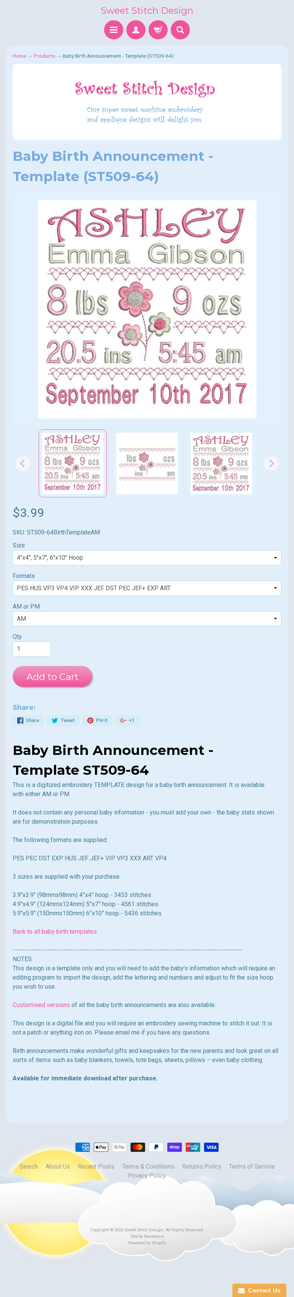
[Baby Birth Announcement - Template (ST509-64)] (73, 463)
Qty (17, 636)
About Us (58, 1166)
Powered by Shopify (147, 1242)
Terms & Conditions (148, 1166)
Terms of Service (252, 1166)
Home (19, 56)
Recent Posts (96, 1166)
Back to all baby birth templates (55, 931)
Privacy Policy (147, 1175)
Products (44, 56)
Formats (24, 576)
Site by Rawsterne (147, 1236)
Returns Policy (201, 1166)
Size (19, 545)
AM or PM (26, 606)
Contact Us (263, 1290)
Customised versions (41, 1005)
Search (29, 1166)
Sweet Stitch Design (147, 10)
